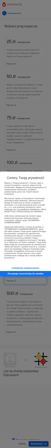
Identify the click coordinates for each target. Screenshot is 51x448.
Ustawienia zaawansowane (25, 268)
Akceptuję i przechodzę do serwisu (25, 273)
